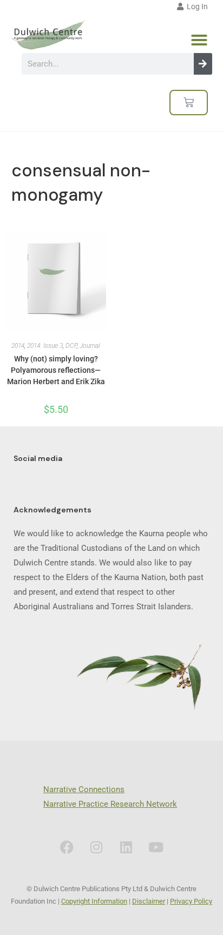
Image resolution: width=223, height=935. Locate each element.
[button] (199, 40)
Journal (90, 346)
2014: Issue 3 (45, 346)
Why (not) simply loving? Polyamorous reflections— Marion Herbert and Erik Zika (56, 370)
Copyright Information (94, 901)
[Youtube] (155, 847)
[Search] (203, 64)
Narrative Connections (83, 789)
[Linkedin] (126, 847)
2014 (17, 346)
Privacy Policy (191, 901)
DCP (71, 346)
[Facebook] (66, 847)
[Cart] (188, 102)
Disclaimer (148, 901)
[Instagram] (96, 847)
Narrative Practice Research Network (110, 804)
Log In (195, 6)
